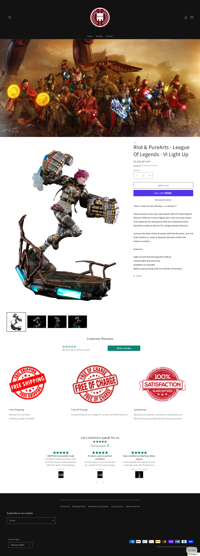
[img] (100, 442)
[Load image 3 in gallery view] (57, 321)
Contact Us (65, 506)
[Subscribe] (53, 520)
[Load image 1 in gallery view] (16, 321)
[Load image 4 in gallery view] (77, 321)
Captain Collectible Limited (171, 547)
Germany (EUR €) (17, 545)
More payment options (163, 200)
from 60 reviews (98, 445)
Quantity (136, 170)
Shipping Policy (79, 506)
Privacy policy (117, 506)
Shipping (136, 165)
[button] (10, 17)
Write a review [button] (124, 348)
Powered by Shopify (186, 547)
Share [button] (139, 276)
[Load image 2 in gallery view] (36, 321)
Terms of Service (133, 506)
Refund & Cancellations (98, 506)
